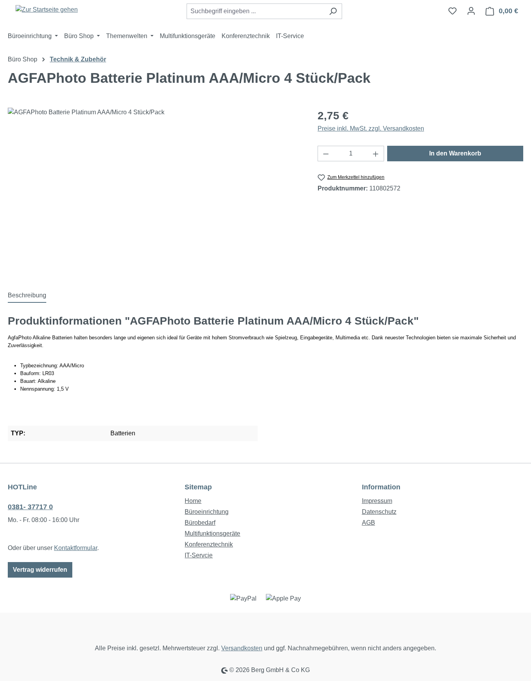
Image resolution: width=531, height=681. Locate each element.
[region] (155, 191)
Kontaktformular (75, 548)
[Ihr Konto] (471, 11)
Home (193, 501)
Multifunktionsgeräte (212, 533)
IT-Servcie (199, 555)
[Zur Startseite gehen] (47, 9)
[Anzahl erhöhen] (376, 153)
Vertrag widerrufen (40, 569)
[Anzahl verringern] (326, 153)
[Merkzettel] (452, 11)
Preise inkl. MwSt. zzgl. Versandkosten (371, 128)
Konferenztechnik (209, 544)
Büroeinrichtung (207, 511)
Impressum (377, 501)
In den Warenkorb (455, 153)
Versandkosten (241, 648)
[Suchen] (333, 11)
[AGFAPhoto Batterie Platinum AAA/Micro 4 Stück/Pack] (155, 191)
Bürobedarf (200, 522)
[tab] (27, 296)
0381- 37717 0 (30, 507)
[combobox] (255, 11)
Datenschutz (379, 511)
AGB (368, 522)
